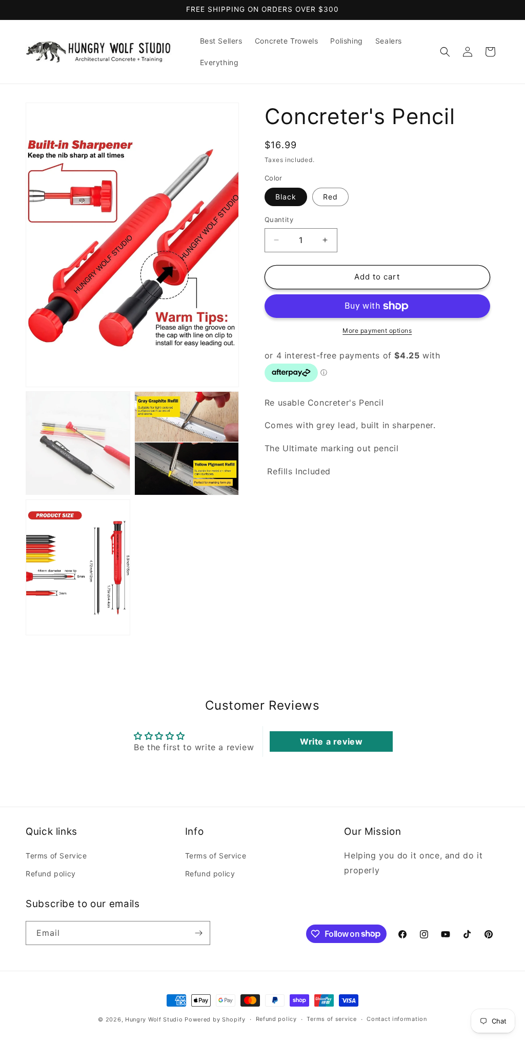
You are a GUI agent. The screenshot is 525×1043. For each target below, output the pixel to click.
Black (285, 196)
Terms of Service (56, 855)
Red (330, 196)
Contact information (397, 1018)
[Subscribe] (198, 933)
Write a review (331, 741)
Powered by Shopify (215, 1019)
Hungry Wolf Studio (154, 1019)
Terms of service (331, 1018)
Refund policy (51, 873)
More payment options (377, 330)
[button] (445, 52)
